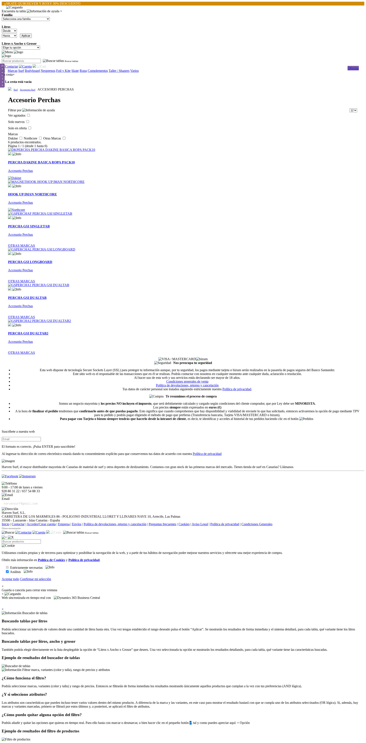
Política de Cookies (51, 560)
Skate (75, 70)
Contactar (18, 524)
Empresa (64, 524)
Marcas (12, 70)
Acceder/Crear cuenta (41, 524)
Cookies (184, 524)
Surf (21, 70)
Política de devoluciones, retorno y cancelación (187, 385)
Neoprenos (48, 70)
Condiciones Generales (256, 524)
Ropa (83, 70)
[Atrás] (4, 537)
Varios (134, 70)
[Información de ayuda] (43, 11)
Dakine (13, 138)
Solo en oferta (18, 128)
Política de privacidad (236, 389)
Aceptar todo (10, 579)
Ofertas (353, 68)
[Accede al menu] (7, 52)
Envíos (76, 524)
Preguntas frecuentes (162, 524)
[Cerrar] (11, 537)
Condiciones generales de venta (187, 381)
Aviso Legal (200, 524)
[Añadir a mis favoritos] (9, 153)
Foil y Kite (63, 70)
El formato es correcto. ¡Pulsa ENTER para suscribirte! (38, 446)
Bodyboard (32, 70)
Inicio (5, 524)
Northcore (31, 138)
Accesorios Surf (27, 89)
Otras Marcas (52, 138)
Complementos (98, 70)
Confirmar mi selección (35, 579)
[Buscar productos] (8, 532)
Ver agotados (17, 115)
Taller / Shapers (119, 70)
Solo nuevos (16, 122)
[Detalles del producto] (16, 154)
